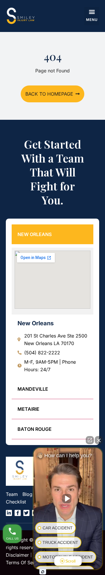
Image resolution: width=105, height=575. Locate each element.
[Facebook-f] (18, 513)
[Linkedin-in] (9, 513)
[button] (91, 16)
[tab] (52, 234)
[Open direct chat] (90, 440)
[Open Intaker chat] (42, 571)
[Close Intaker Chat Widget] (99, 440)
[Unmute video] (68, 498)
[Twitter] (26, 513)
